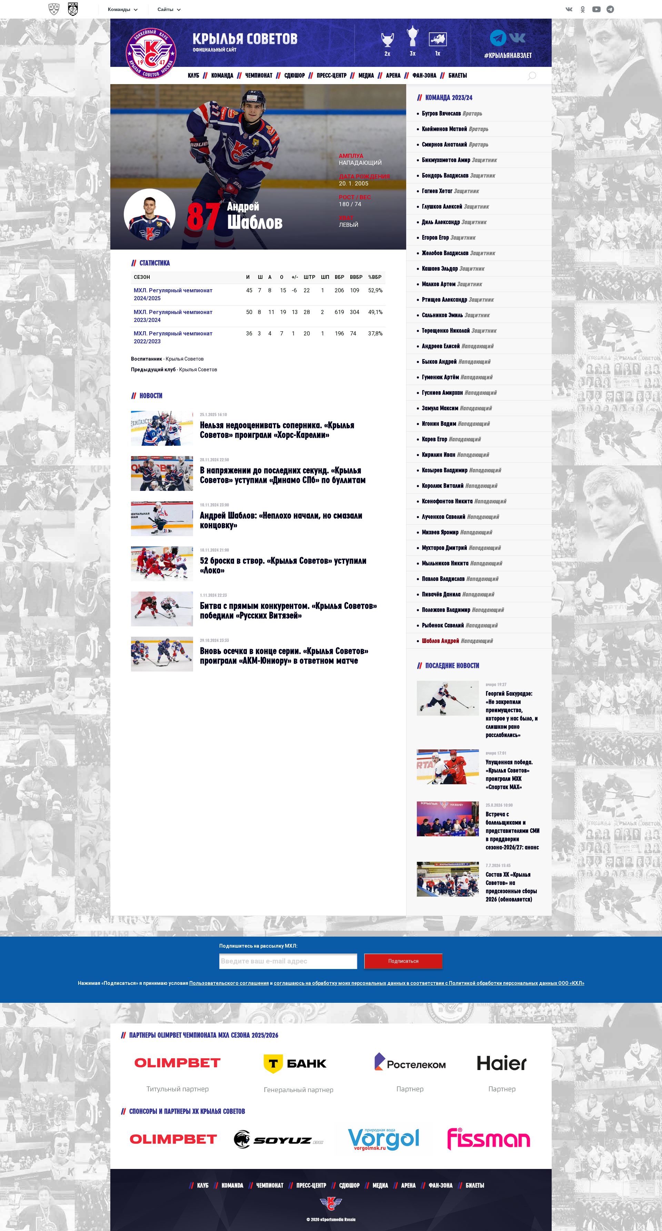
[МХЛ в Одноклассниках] (583, 9)
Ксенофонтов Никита (464, 501)
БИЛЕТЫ (475, 1185)
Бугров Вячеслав (452, 113)
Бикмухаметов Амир (459, 160)
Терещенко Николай (459, 330)
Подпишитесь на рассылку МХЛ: (258, 946)
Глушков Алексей (455, 206)
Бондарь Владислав (458, 175)
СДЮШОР (349, 1185)
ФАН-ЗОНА (441, 1185)
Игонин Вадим (456, 423)
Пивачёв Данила (458, 594)
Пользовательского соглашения (229, 983)
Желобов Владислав (458, 253)
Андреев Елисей (457, 346)
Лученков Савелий (460, 516)
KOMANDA (232, 1185)
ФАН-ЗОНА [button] (425, 75)
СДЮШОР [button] (294, 75)
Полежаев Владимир (463, 609)
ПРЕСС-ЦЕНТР (311, 1185)
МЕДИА (380, 1185)
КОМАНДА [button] (222, 75)
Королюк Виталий (459, 485)
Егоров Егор (448, 237)
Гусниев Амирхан (459, 392)
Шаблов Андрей (457, 640)
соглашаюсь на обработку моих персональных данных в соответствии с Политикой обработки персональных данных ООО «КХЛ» (429, 983)
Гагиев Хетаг (450, 191)
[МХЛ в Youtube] (596, 9)
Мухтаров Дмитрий (461, 547)
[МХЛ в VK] (569, 9)
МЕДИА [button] (366, 75)
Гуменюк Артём (457, 377)
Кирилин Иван (455, 454)
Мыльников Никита (462, 563)
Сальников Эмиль (455, 315)
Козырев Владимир (461, 470)
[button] (532, 75)
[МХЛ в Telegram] (610, 9)
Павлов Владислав (460, 578)
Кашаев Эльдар (453, 268)
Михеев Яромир (457, 532)
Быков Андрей (456, 361)
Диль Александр (454, 222)
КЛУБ (203, 1185)
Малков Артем (452, 284)
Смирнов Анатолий (455, 144)
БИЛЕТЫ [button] (458, 75)
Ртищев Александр (457, 299)
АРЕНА (408, 1185)
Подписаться (404, 961)
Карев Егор (451, 439)
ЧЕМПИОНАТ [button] (258, 75)
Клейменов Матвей (455, 128)
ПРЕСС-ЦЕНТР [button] (332, 75)
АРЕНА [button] (393, 75)
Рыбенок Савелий (460, 625)
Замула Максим (457, 408)
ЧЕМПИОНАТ (270, 1185)
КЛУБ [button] (193, 75)
